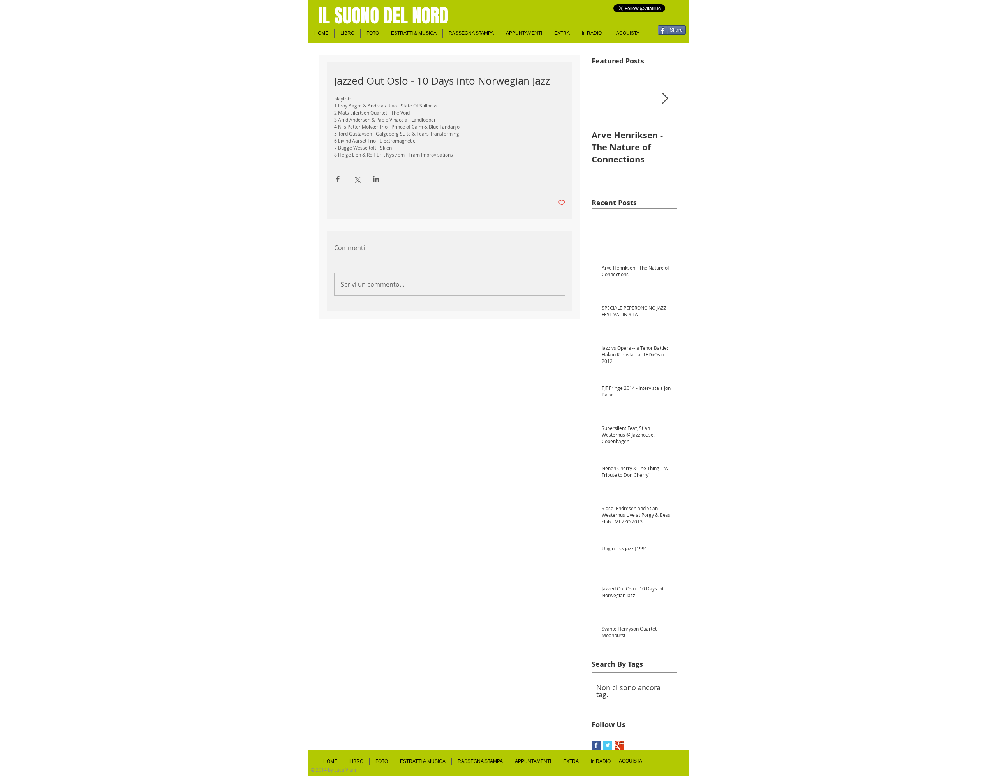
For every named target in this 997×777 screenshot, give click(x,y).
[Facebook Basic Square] (596, 745)
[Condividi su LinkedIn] (376, 179)
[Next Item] (664, 99)
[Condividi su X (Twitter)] (357, 179)
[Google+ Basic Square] (619, 745)
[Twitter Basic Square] (607, 745)
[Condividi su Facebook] (338, 179)
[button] (524, 33)
